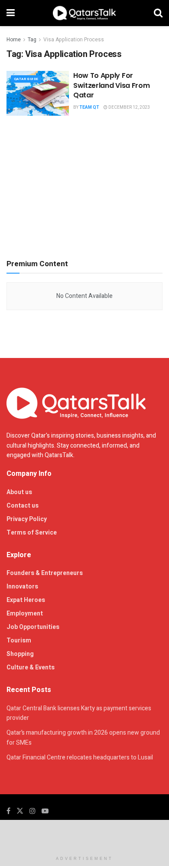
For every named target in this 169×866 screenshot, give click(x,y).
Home (13, 39)
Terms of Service (31, 532)
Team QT (89, 107)
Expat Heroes (25, 600)
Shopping (20, 654)
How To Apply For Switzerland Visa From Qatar (111, 85)
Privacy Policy (26, 519)
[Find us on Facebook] (8, 811)
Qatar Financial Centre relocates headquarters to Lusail (79, 757)
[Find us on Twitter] (19, 811)
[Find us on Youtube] (45, 811)
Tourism (18, 640)
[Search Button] (158, 13)
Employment (24, 613)
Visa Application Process (73, 39)
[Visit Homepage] (84, 13)
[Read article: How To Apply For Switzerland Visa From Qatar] (37, 93)
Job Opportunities (32, 627)
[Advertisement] (85, 185)
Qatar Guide (26, 79)
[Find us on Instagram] (32, 811)
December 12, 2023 (128, 107)
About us (19, 492)
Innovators (22, 586)
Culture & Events (30, 667)
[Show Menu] (10, 13)
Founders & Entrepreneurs (44, 573)
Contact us (22, 505)
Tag (32, 39)
